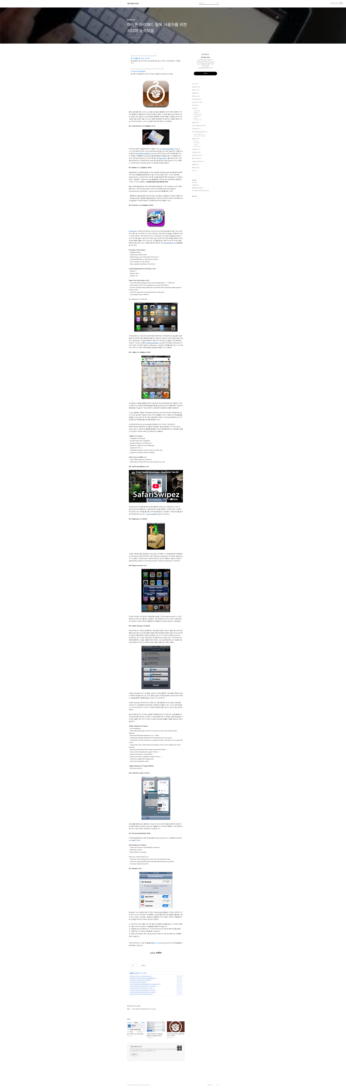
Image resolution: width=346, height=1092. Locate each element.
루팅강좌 (195, 164)
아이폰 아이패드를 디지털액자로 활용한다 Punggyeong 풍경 (144, 984)
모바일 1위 (194, 182)
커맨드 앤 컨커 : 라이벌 (200, 136)
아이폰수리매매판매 (138, 71)
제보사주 (195, 90)
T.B (195, 84)
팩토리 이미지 (196, 158)
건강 (194, 108)
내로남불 (195, 93)
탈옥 (196, 141)
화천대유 (196, 87)
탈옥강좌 (132, 973)
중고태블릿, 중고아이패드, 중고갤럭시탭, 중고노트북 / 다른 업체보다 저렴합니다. (155, 62)
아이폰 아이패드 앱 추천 (199, 132)
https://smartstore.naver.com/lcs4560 (142, 55)
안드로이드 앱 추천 (198, 161)
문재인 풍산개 (196, 99)
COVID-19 (198, 120)
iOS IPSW (196, 128)
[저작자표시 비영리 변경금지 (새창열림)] (149, 965)
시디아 (136, 973)
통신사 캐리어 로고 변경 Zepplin (138, 982)
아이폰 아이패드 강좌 (199, 125)
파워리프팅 (197, 114)
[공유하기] (135, 965)
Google (195, 149)
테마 (196, 144)
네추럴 (196, 112)
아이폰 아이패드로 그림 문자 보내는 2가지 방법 (141, 988)
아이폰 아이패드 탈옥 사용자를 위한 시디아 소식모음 (142, 986)
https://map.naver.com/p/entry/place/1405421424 (146, 69)
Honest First (197, 102)
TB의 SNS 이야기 (133, 4)
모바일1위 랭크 (195, 185)
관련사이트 (210, 1085)
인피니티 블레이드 (199, 134)
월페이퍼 (195, 167)
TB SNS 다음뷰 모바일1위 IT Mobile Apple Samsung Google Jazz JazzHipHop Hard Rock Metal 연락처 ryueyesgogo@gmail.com (153, 1049)
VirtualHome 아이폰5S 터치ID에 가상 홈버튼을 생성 (142, 978)
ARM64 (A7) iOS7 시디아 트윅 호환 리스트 (140, 976)
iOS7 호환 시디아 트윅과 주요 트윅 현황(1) (140, 980)
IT (194, 170)
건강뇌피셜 (197, 111)
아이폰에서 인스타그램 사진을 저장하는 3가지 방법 (142, 990)
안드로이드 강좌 (197, 155)
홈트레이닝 (197, 116)
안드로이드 (196, 152)
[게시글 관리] (137, 965)
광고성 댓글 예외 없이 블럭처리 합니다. (200, 190)
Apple (195, 122)
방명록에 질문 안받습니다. (198, 188)
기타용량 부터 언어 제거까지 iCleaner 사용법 (141, 994)
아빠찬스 (195, 96)
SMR (196, 118)
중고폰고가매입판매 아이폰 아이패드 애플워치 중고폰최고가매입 (152, 74)
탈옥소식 (197, 146)
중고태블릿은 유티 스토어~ (141, 58)
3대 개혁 (195, 105)
